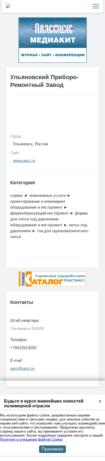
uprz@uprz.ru (22, 368)
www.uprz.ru (24, 160)
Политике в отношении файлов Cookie (31, 439)
